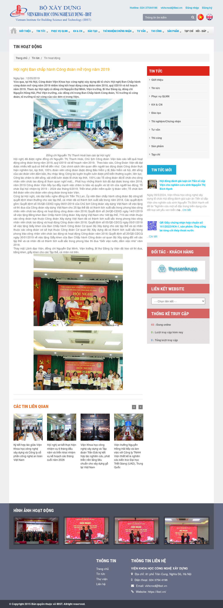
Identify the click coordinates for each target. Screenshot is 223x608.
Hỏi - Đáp (201, 31)
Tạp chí (188, 31)
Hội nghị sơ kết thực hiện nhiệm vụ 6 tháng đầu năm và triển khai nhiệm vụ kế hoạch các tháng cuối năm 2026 (61, 452)
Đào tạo (92, 31)
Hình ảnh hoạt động (34, 510)
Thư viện (101, 579)
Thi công (156, 31)
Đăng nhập (192, 8)
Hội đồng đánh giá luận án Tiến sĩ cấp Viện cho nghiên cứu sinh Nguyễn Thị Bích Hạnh (182, 185)
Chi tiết (186, 210)
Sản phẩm (173, 31)
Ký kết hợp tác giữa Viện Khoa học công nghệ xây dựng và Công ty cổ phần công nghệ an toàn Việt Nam (28, 452)
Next (141, 407)
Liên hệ (100, 584)
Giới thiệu (25, 31)
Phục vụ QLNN (59, 31)
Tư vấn (141, 31)
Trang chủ (21, 58)
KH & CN (77, 31)
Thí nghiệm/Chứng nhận (117, 31)
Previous (134, 407)
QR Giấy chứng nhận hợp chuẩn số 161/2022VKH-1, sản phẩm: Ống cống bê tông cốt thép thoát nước (183, 226)
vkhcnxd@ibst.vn (171, 8)
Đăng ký (207, 8)
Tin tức (41, 31)
